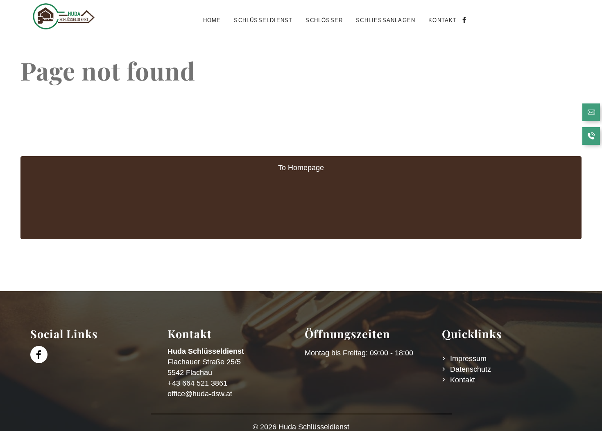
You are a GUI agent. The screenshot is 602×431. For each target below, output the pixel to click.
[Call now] (591, 137)
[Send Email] (591, 113)
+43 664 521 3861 (197, 383)
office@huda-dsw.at (199, 394)
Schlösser (324, 20)
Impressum (468, 359)
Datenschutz (470, 369)
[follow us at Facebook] (463, 20)
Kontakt (442, 20)
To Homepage (301, 168)
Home (212, 20)
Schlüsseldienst (263, 20)
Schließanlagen (385, 20)
